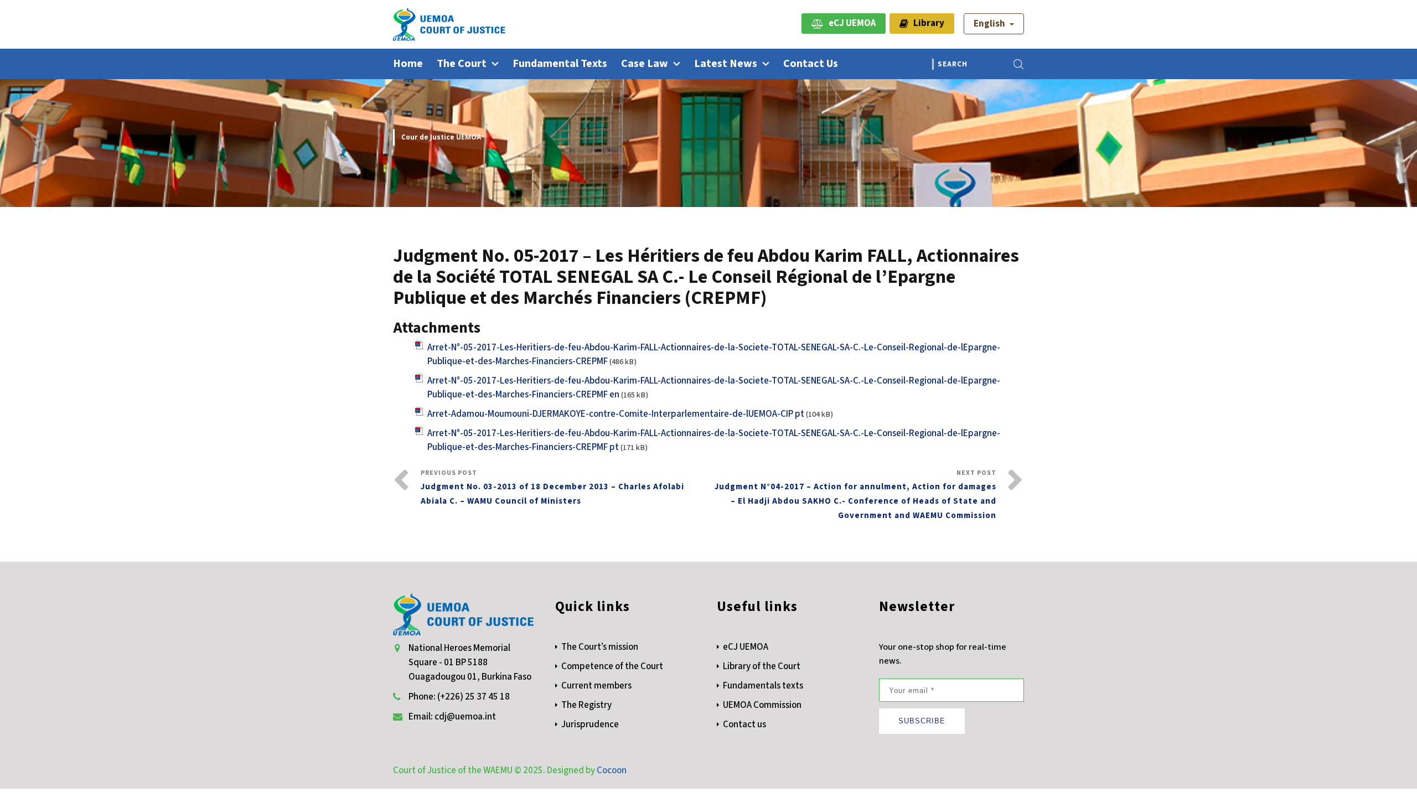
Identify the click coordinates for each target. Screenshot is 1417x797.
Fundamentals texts (763, 685)
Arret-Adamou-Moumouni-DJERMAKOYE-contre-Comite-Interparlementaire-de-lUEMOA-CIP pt (615, 414)
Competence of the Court (612, 666)
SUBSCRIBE (921, 721)
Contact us (810, 63)
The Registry (586, 705)
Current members (596, 685)
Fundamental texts (560, 63)
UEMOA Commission (762, 705)
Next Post (855, 494)
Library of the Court (761, 666)
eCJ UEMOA (850, 23)
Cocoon (612, 770)
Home (408, 63)
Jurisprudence (590, 724)
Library (926, 23)
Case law (644, 63)
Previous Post (552, 487)
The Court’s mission (599, 647)
